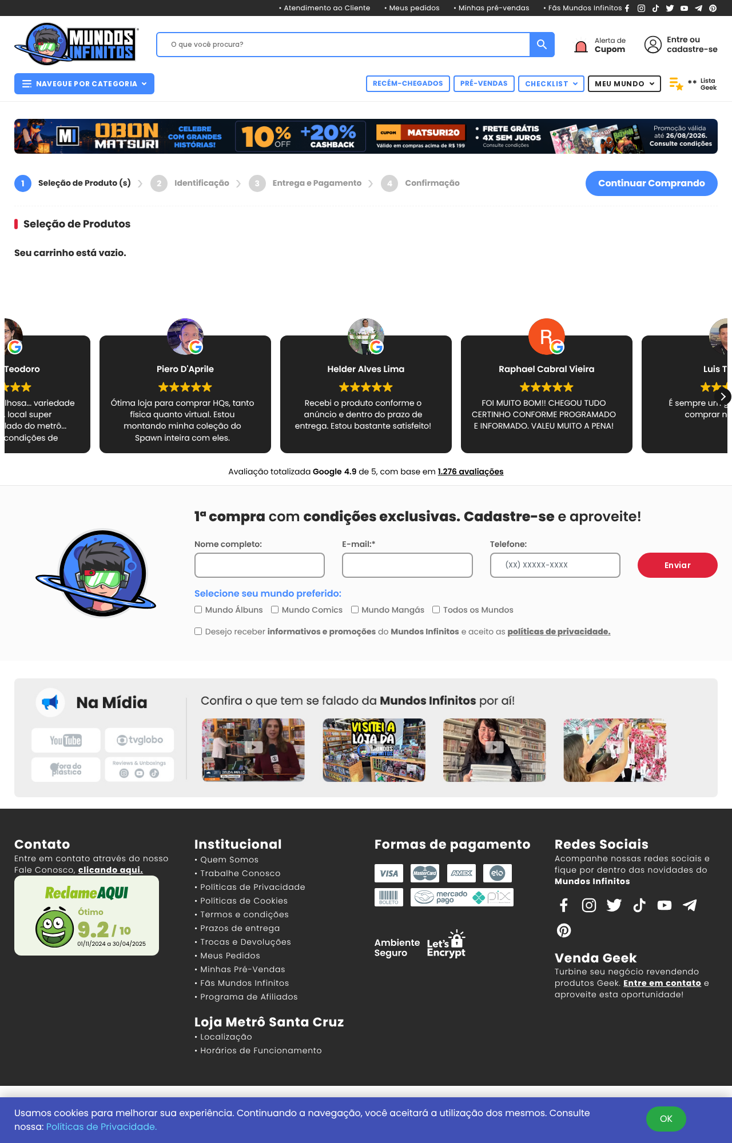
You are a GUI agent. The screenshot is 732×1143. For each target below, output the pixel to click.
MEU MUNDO (620, 84)
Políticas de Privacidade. (101, 1126)
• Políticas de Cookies (241, 900)
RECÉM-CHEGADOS (408, 84)
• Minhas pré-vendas (491, 8)
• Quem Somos (226, 859)
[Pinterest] (713, 7)
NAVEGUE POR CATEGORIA (86, 84)
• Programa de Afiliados (246, 996)
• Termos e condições (241, 914)
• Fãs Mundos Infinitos (582, 8)
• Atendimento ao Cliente (324, 8)
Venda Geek (596, 958)
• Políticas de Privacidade (249, 887)
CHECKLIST (547, 84)
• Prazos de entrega (237, 928)
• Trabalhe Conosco (237, 873)
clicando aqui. (110, 870)
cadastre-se (692, 49)
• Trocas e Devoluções (242, 942)
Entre (677, 39)
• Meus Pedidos (227, 955)
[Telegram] (698, 7)
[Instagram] (641, 7)
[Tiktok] (639, 904)
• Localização (223, 1036)
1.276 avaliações (471, 471)
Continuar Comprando (651, 183)
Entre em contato (662, 983)
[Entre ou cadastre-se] (653, 44)
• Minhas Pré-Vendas (239, 969)
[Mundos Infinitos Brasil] (76, 43)
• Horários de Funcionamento (258, 1050)
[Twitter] (670, 7)
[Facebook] (627, 7)
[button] (722, 396)
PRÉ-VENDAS (484, 84)
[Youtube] (684, 7)
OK (666, 1118)
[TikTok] (656, 7)
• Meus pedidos (412, 8)
